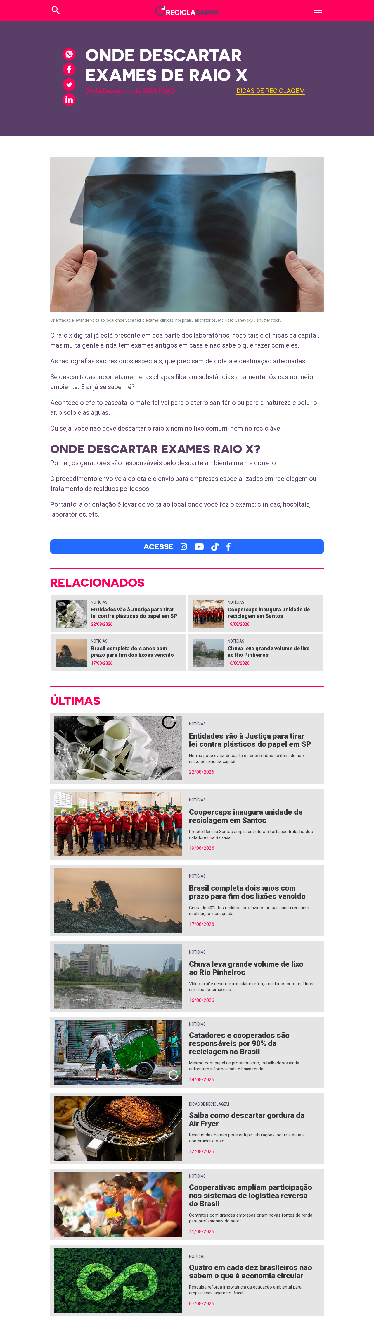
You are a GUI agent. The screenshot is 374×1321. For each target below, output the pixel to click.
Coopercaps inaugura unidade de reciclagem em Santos (269, 612)
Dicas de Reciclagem (270, 90)
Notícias (99, 602)
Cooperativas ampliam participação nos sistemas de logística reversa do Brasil (250, 1195)
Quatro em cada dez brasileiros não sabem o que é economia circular (250, 1271)
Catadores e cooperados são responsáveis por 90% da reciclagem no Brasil (239, 1043)
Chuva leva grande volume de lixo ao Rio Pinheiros (246, 968)
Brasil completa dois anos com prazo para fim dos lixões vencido (132, 651)
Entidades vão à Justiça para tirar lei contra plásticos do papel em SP (134, 612)
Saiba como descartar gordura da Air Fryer (246, 1119)
